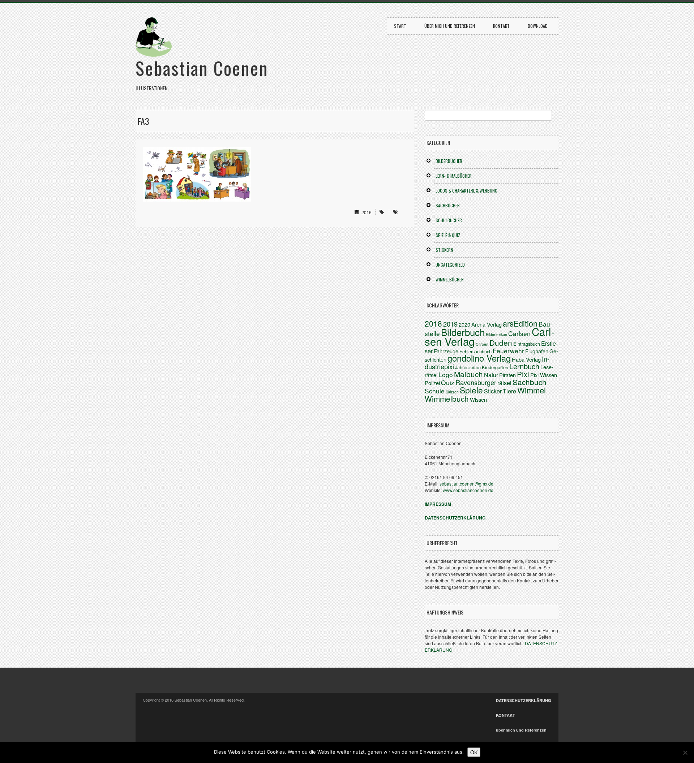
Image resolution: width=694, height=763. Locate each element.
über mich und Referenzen (449, 26)
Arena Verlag (486, 324)
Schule (435, 390)
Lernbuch (524, 366)
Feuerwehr (508, 350)
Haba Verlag (526, 359)
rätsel (504, 383)
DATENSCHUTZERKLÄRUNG (523, 700)
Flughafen (536, 351)
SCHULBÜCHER (449, 220)
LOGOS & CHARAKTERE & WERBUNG (466, 190)
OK (473, 752)
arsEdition (520, 323)
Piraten (507, 375)
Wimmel (531, 390)
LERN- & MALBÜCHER (454, 176)
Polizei (432, 383)
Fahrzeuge (446, 351)
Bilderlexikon (496, 334)
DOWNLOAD (538, 26)
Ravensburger (475, 382)
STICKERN (444, 250)
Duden (500, 342)
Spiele (471, 390)
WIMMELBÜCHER (450, 279)
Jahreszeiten (468, 367)
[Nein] (685, 752)
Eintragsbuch (526, 343)
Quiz (447, 382)
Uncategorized (450, 265)
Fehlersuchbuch (475, 351)
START (400, 26)
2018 (433, 323)
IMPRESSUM (438, 504)
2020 (464, 324)
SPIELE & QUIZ (448, 235)
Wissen (478, 399)
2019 (450, 323)
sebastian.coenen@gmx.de (466, 483)
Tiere (509, 391)
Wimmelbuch (447, 398)
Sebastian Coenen (202, 67)
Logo (445, 374)
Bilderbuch (463, 332)
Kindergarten (495, 367)
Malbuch (468, 373)
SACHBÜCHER (448, 205)
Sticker (493, 391)
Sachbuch (530, 381)
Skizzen (452, 392)
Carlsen (519, 333)
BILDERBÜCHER (449, 161)
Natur (491, 375)
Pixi (523, 373)
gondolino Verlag (479, 358)
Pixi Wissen (543, 375)
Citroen (482, 344)
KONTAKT (501, 26)
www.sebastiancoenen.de (468, 490)
